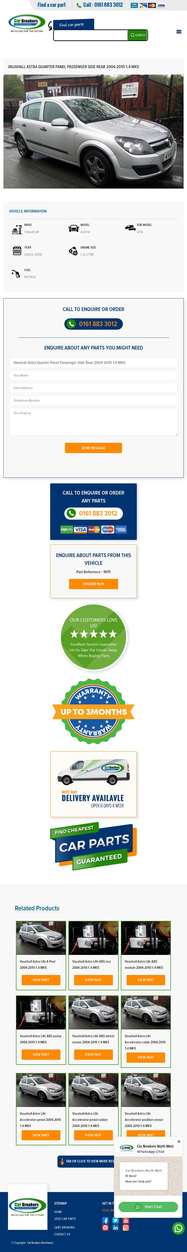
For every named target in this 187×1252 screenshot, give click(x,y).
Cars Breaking (64, 1227)
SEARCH (140, 35)
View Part (41, 980)
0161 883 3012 (108, 4)
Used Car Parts (65, 1219)
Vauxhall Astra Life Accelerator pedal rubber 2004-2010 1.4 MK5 (90, 1120)
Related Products (37, 908)
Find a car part (52, 4)
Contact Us (62, 1234)
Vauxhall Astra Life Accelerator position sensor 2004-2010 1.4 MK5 (144, 1120)
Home (58, 1212)
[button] (93, 1166)
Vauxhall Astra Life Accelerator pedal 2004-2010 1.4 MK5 (40, 1120)
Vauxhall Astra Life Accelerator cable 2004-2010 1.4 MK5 (145, 1042)
